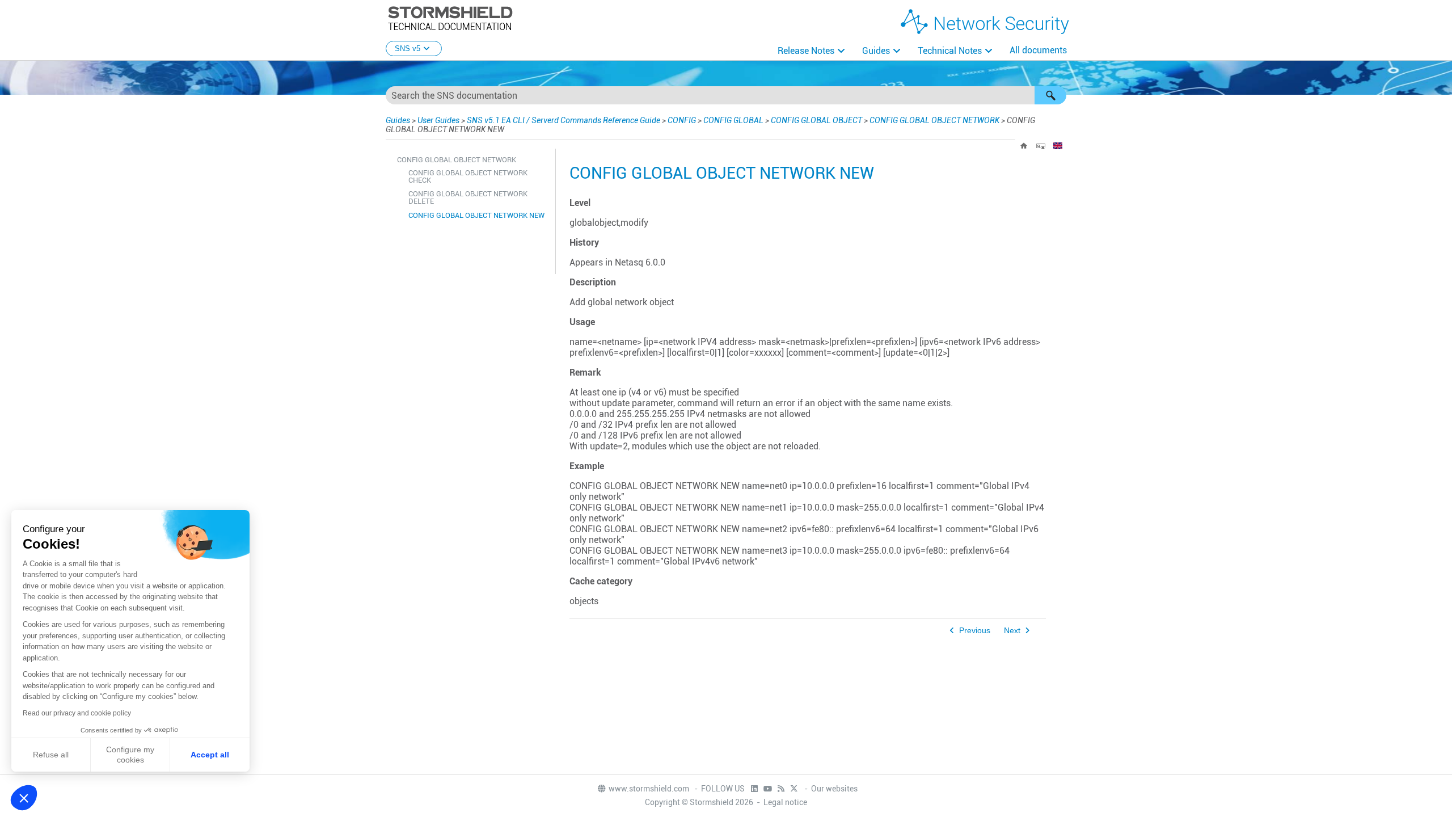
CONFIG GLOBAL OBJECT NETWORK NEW (476, 215)
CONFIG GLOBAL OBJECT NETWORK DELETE (467, 197)
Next (1012, 630)
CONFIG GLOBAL (733, 120)
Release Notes (806, 50)
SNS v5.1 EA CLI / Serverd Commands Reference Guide (563, 120)
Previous (974, 630)
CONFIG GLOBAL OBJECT (816, 120)
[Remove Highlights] (1041, 146)
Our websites (834, 788)
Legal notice (785, 802)
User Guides (438, 120)
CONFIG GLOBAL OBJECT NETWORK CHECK (467, 176)
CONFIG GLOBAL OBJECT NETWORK (934, 120)
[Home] (1024, 146)
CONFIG (682, 120)
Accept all (210, 754)
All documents (1038, 50)
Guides (876, 50)
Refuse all (51, 754)
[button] (1050, 95)
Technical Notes (950, 50)
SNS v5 (407, 48)
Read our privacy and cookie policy (77, 713)
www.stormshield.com (650, 788)
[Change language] (1058, 146)
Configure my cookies (130, 754)
